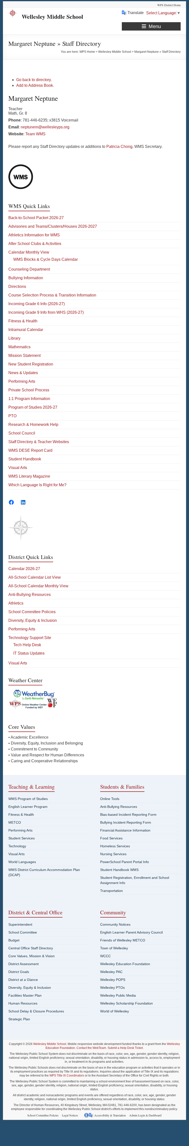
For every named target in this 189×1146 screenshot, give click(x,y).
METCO (14, 822)
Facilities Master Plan (25, 995)
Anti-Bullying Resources (29, 594)
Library (14, 338)
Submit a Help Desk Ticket (125, 1048)
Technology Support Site (29, 638)
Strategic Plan (19, 1019)
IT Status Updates (29, 653)
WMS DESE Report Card (30, 450)
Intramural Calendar (25, 330)
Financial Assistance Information (125, 830)
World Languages (22, 862)
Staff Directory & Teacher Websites (38, 442)
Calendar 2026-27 (24, 569)
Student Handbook (24, 459)
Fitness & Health (22, 321)
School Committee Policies (32, 612)
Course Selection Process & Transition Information (52, 295)
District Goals (18, 972)
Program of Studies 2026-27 (32, 407)
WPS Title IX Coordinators (66, 1075)
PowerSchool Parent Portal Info (124, 862)
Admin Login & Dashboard (145, 1115)
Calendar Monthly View (28, 252)
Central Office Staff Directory (30, 948)
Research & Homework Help (33, 424)
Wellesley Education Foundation (125, 964)
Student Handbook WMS (119, 870)
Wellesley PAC (111, 972)
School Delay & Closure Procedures (36, 1011)
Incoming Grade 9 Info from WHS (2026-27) (46, 312)
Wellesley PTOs (112, 988)
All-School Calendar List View (34, 577)
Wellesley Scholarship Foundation (126, 1003)
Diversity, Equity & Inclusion (32, 620)
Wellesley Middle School (52, 16)
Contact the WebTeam (91, 1048)
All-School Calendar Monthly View (38, 586)
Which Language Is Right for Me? (37, 485)
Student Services (21, 838)
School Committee (22, 932)
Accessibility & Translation (110, 1115)
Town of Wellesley (114, 948)
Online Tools (109, 799)
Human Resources (22, 1003)
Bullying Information (25, 278)
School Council (21, 433)
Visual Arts (17, 468)
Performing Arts (21, 381)
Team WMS (35, 134)
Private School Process (28, 390)
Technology (17, 846)
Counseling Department (29, 269)
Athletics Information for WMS (34, 235)
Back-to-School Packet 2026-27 (36, 218)
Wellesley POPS (112, 980)
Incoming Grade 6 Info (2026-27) (36, 304)
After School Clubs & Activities (34, 244)
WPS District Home (169, 5)
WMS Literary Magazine (29, 476)
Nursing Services (113, 854)
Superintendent (20, 924)
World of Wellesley (114, 1011)
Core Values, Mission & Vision (31, 956)
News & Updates (23, 373)
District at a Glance (23, 980)
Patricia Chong (119, 146)
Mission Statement (24, 355)
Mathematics (19, 347)
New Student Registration (30, 364)
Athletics (15, 603)
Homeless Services (115, 846)
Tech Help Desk (27, 645)
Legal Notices (70, 1115)
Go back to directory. (34, 80)
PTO (12, 416)
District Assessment (23, 964)
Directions (17, 286)
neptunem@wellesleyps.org (45, 127)
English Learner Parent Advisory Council (131, 932)
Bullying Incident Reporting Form (125, 822)
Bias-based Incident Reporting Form (128, 814)
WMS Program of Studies (28, 799)
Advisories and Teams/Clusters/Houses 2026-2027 (52, 226)
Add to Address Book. (35, 85)
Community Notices (115, 924)
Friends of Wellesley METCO (122, 940)
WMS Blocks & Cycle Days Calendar (45, 259)
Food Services (111, 838)
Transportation (111, 891)
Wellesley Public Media (118, 995)
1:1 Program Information (29, 399)
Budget (13, 940)
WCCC (105, 956)
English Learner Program (27, 807)
